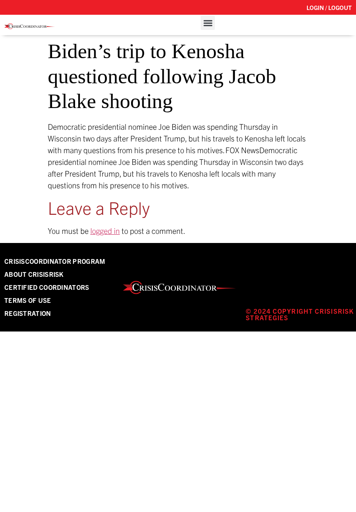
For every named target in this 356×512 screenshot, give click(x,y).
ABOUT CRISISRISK (34, 274)
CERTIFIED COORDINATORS (46, 287)
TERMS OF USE (27, 300)
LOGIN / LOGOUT (329, 7)
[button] (208, 23)
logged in (105, 231)
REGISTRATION (27, 313)
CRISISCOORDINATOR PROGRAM (54, 261)
